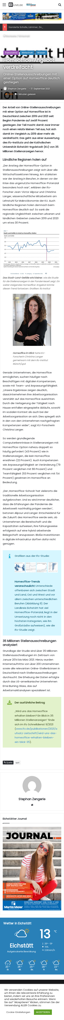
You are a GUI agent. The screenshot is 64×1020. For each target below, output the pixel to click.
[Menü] (4, 6)
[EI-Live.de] (22, 4)
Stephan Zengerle (17, 88)
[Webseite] (32, 805)
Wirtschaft (24, 36)
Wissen (41, 52)
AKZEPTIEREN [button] (43, 1012)
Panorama (11, 52)
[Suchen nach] (59, 6)
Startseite (11, 36)
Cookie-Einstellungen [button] (18, 1012)
